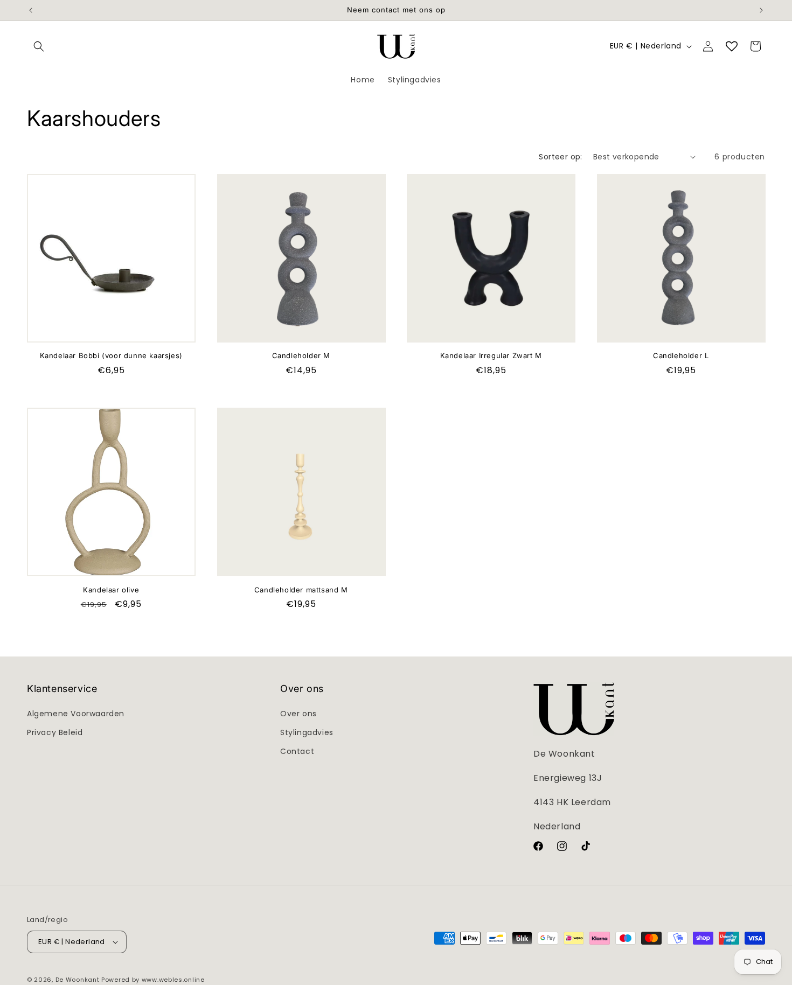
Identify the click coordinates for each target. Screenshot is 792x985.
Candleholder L (680, 355)
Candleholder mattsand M (301, 589)
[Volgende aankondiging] (761, 10)
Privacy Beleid (54, 732)
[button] (39, 46)
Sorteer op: (560, 156)
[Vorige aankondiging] (31, 10)
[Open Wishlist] (732, 46)
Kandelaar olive (111, 589)
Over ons (298, 713)
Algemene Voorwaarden (75, 713)
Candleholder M (301, 355)
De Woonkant (77, 979)
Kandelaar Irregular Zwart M (491, 355)
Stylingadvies (307, 732)
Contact (297, 751)
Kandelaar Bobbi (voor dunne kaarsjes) (111, 355)
